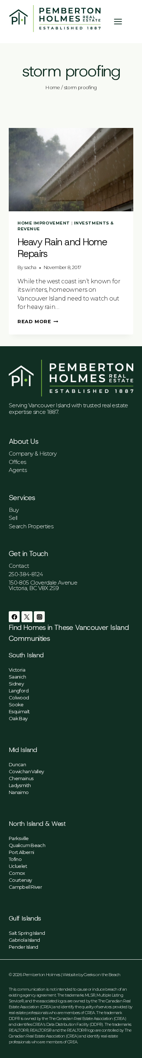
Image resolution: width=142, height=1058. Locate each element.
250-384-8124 (26, 574)
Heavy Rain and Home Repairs (62, 247)
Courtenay (20, 880)
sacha (30, 267)
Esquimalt (19, 711)
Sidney (16, 684)
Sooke (16, 704)
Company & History (32, 453)
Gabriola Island (24, 940)
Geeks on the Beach (102, 974)
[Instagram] (39, 616)
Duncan (17, 764)
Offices (17, 461)
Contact (19, 565)
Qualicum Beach (27, 845)
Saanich (17, 677)
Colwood (19, 697)
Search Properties (31, 526)
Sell (13, 517)
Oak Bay (18, 718)
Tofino (15, 859)
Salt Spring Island (27, 933)
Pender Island (23, 947)
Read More (37, 321)
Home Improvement (43, 223)
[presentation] (71, 169)
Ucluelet (18, 866)
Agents (18, 469)
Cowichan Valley (26, 771)
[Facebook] (14, 616)
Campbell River (25, 887)
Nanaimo (19, 792)
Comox (17, 873)
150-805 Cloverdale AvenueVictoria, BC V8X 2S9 (43, 585)
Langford (18, 691)
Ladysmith (20, 785)
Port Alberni (21, 852)
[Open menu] (121, 21)
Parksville (19, 838)
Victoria (17, 670)
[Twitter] (26, 616)
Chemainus (21, 778)
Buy (14, 509)
